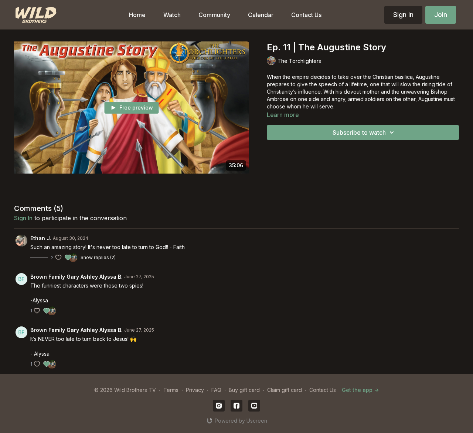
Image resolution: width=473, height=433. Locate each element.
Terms (170, 390)
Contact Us (322, 390)
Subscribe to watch (359, 132)
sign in (23, 218)
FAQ (216, 390)
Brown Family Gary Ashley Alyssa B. (76, 276)
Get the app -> (360, 390)
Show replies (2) (98, 257)
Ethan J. (40, 238)
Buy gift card (244, 390)
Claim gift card (284, 390)
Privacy (195, 390)
